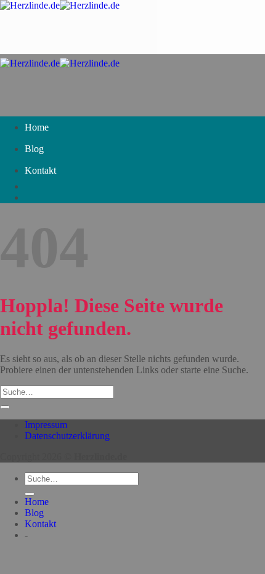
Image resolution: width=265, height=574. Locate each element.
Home (37, 127)
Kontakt (40, 170)
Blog (34, 149)
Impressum (46, 424)
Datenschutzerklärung (67, 435)
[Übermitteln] (5, 407)
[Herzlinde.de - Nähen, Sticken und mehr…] (60, 5)
